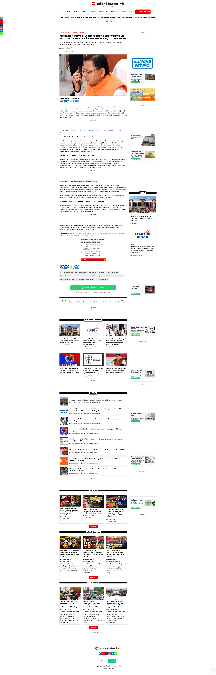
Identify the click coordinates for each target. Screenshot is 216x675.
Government (63, 32)
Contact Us (112, 661)
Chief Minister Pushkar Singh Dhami (108, 107)
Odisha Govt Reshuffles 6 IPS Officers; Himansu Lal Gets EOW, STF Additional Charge (69, 370)
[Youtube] (103, 653)
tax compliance (65, 279)
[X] (61, 101)
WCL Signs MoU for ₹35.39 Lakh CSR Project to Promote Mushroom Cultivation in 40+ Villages (69, 604)
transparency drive (78, 279)
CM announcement (81, 272)
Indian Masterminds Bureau (68, 52)
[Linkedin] (67, 101)
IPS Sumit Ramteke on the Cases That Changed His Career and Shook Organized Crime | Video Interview (115, 513)
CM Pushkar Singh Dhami (96, 272)
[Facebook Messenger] (74, 101)
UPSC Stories (110, 11)
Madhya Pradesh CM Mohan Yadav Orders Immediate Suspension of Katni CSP (116, 370)
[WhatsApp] (115, 653)
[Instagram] (109, 653)
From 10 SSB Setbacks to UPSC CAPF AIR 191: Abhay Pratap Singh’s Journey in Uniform (115, 553)
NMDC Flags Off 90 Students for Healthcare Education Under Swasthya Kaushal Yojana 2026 (92, 604)
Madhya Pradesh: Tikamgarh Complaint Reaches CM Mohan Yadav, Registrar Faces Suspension (116, 341)
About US (103, 661)
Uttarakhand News (102, 279)
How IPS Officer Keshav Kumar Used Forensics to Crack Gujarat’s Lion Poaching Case (69, 511)
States (92, 11)
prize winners (93, 276)
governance (92, 107)
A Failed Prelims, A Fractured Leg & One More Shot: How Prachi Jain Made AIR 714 (93, 553)
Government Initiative (80, 276)
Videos (100, 11)
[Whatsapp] (71, 101)
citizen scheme (68, 272)
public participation (105, 276)
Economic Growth (65, 276)
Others (130, 11)
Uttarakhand (75, 17)
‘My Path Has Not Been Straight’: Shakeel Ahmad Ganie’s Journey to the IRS (92, 511)
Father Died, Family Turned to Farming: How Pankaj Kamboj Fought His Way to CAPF (69, 553)
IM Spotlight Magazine (143, 11)
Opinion (123, 11)
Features (75, 11)
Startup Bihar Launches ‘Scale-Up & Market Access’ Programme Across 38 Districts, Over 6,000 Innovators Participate (92, 342)
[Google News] (77, 101)
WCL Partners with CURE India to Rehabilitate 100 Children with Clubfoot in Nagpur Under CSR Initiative (116, 604)
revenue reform (118, 276)
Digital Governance (113, 272)
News (84, 11)
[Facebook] (64, 101)
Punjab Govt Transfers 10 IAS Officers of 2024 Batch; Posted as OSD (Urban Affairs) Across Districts (93, 371)
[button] (61, 3)
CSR (117, 11)
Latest (68, 11)
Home (61, 17)
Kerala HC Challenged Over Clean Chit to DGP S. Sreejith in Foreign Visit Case (69, 341)
